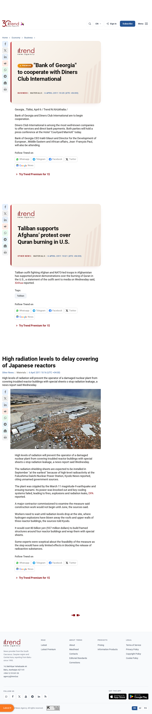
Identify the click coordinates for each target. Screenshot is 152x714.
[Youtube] (25, 696)
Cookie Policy (132, 658)
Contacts (73, 654)
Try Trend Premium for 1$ (34, 174)
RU (145, 708)
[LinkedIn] (39, 696)
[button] (5, 44)
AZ (140, 708)
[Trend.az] (13, 23)
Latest (44, 645)
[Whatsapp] (6, 696)
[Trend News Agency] (12, 643)
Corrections (74, 662)
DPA (91, 493)
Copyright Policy (133, 654)
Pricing (101, 645)
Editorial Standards (78, 658)
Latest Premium (48, 649)
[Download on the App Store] (118, 696)
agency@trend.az (11, 676)
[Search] (90, 24)
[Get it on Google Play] (138, 696)
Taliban (20, 296)
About (72, 645)
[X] (19, 696)
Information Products (108, 649)
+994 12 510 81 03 (11, 673)
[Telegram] (32, 696)
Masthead (74, 649)
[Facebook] (12, 696)
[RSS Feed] (45, 696)
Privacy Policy (132, 649)
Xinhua (19, 282)
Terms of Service (133, 645)
